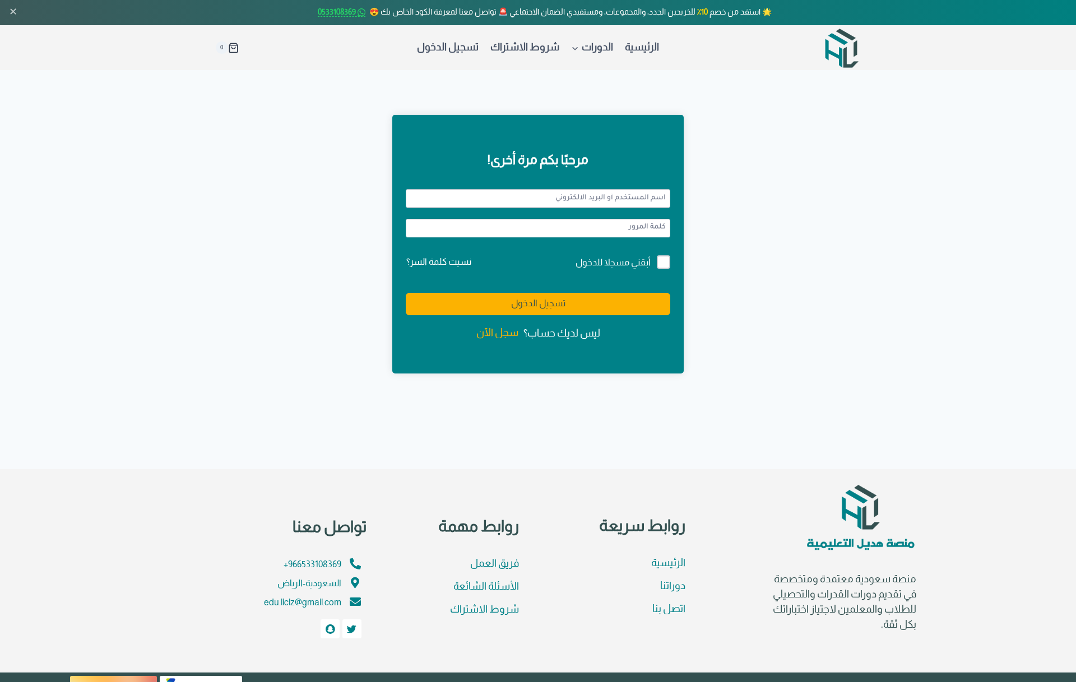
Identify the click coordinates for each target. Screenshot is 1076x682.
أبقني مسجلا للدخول (613, 263)
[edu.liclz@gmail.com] (355, 602)
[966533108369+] (355, 563)
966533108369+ (312, 564)
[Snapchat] (330, 628)
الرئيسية (642, 48)
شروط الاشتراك (524, 48)
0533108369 (338, 12)
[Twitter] (351, 628)
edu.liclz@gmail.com (302, 603)
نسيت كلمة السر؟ (438, 262)
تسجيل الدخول (448, 48)
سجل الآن (497, 333)
